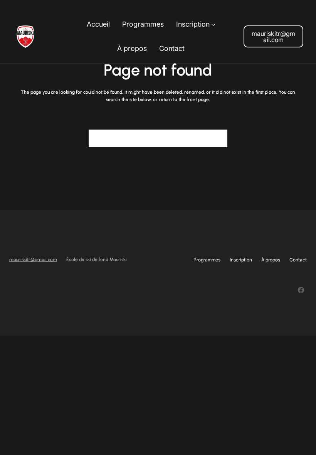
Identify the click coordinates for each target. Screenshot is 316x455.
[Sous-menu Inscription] (213, 24)
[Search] (216, 138)
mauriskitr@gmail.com (273, 37)
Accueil (98, 24)
